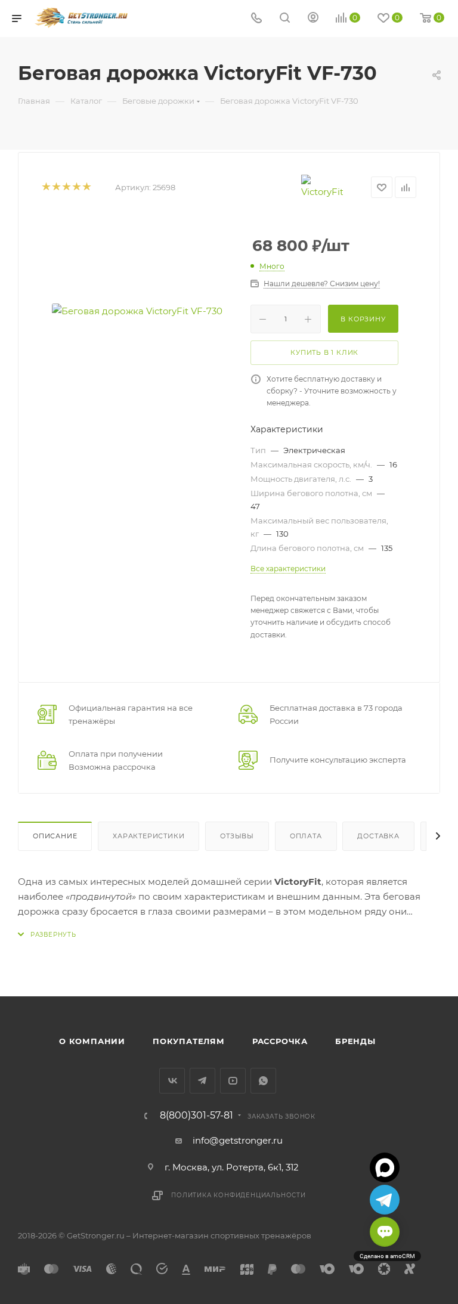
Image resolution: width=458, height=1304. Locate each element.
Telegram (202, 1081)
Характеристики (148, 836)
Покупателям (189, 1041)
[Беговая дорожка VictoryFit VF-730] (137, 310)
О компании (92, 1041)
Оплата (306, 836)
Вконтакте (172, 1081)
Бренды (355, 1041)
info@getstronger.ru (238, 1140)
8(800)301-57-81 (196, 1115)
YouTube (233, 1081)
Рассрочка (280, 1041)
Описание (55, 836)
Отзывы (237, 836)
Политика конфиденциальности (238, 1195)
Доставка (378, 836)
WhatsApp (263, 1081)
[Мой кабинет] (313, 18)
